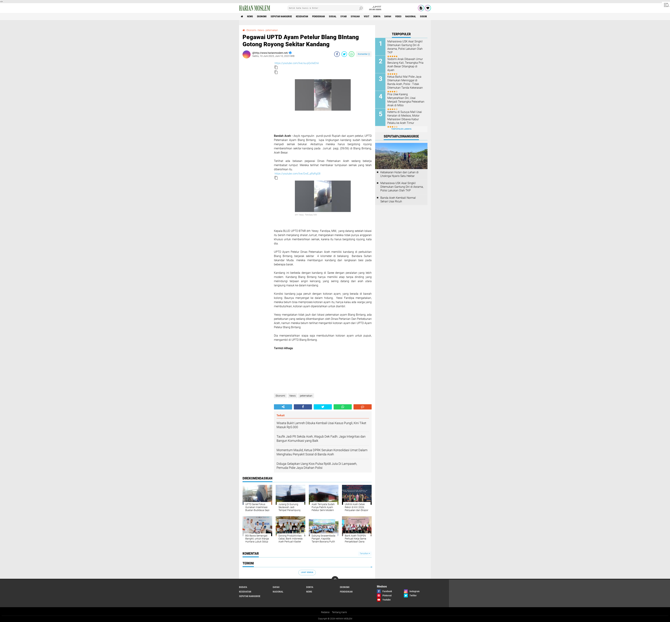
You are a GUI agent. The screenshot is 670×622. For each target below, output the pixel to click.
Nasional (410, 16)
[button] (276, 67)
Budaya (243, 587)
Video (398, 16)
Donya (376, 16)
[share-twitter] (344, 54)
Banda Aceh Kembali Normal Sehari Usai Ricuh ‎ (398, 199)
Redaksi (325, 612)
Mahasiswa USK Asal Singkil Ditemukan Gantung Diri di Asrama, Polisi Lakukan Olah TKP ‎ (405, 47)
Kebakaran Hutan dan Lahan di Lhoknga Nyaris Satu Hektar (399, 174)
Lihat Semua (307, 572)
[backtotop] (335, 579)
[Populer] (428, 8)
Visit (366, 16)
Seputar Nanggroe (281, 16)
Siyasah (355, 16)
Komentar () (364, 54)
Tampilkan (364, 553)
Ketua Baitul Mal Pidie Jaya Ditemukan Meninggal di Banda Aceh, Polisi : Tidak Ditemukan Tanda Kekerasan (405, 82)
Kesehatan (302, 16)
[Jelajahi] (666, 5)
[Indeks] (421, 8)
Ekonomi (262, 16)
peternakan (272, 30)
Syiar (343, 16)
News (250, 16)
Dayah (387, 16)
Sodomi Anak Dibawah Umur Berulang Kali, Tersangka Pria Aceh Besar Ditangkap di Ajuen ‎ (405, 64)
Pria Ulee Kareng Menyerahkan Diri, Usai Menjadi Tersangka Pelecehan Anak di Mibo (405, 100)
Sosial (332, 16)
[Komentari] (362, 406)
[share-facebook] (337, 54)
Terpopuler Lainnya (401, 129)
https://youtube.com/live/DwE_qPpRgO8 (297, 173)
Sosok (423, 16)
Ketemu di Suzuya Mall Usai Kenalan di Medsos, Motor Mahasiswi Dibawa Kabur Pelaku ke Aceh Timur (404, 117)
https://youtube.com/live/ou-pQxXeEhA (297, 63)
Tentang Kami (339, 612)
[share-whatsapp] (351, 54)
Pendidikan (318, 16)
